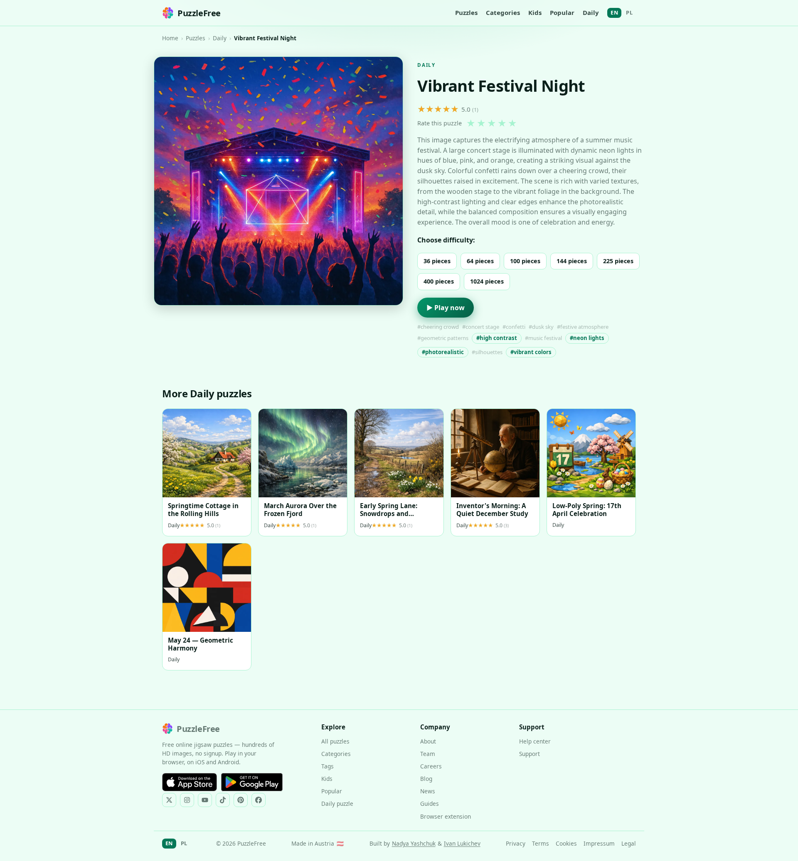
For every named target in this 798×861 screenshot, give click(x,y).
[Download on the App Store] (189, 782)
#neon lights (587, 338)
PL (629, 12)
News (427, 791)
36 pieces (437, 261)
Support (529, 754)
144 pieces (572, 261)
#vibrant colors (531, 352)
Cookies (566, 843)
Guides (429, 803)
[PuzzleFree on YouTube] (205, 800)
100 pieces (525, 261)
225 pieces (618, 261)
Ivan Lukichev (462, 843)
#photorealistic (443, 352)
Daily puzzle (337, 803)
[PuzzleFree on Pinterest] (241, 800)
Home (170, 38)
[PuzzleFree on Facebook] (258, 800)
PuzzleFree (199, 13)
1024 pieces (487, 281)
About (428, 741)
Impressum (599, 843)
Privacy (515, 843)
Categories (503, 12)
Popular (562, 12)
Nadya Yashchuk (414, 843)
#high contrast (496, 338)
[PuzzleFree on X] (169, 800)
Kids (535, 12)
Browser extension (445, 816)
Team (427, 754)
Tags (327, 766)
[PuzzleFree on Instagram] (187, 800)
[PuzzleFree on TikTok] (223, 800)
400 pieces (439, 281)
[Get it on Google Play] (252, 782)
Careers (431, 766)
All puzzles (335, 741)
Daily (591, 12)
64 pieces (480, 261)
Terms (540, 843)
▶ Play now (445, 307)
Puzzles (466, 12)
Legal (628, 843)
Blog (426, 779)
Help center (535, 741)
